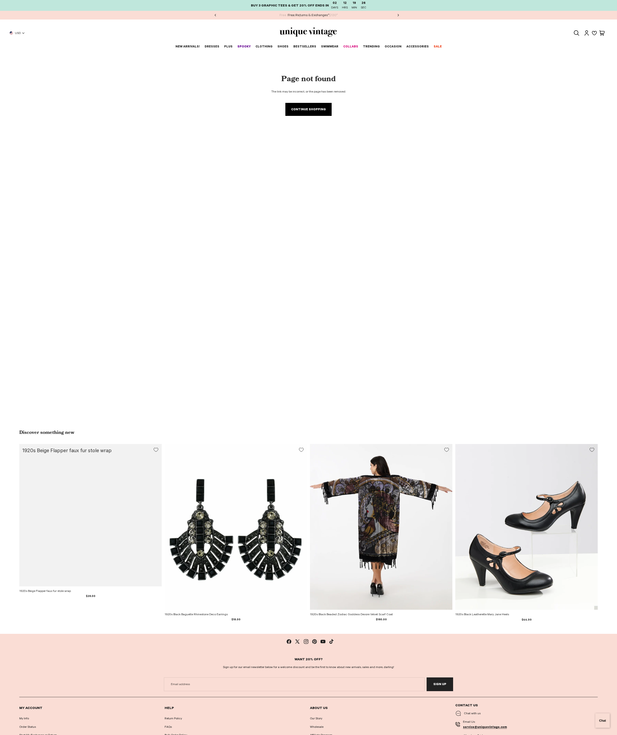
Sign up (439, 684)
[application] (602, 720)
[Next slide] (398, 15)
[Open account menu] (586, 33)
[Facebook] (289, 641)
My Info (24, 718)
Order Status (27, 727)
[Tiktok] (331, 641)
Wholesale (316, 727)
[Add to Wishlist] (156, 450)
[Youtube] (323, 641)
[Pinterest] (314, 641)
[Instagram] (306, 641)
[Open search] (576, 33)
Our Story (316, 718)
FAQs (168, 727)
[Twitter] (297, 641)
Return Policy (173, 718)
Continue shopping (308, 109)
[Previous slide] (215, 15)
